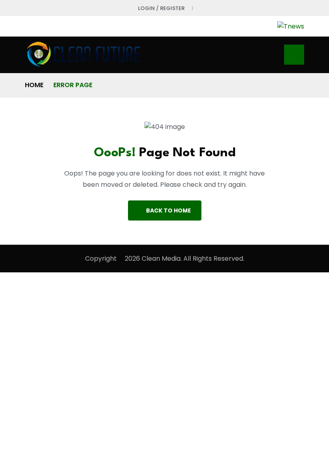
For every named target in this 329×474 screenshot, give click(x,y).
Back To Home (168, 210)
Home (34, 85)
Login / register (161, 8)
